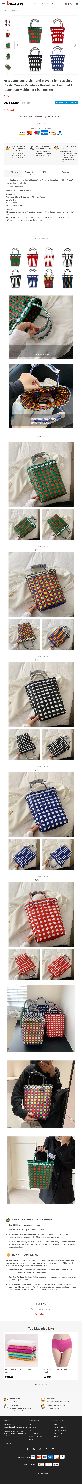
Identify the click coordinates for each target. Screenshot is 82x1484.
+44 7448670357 (9, 1424)
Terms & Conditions (35, 1436)
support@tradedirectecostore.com (15, 1427)
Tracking (56, 1436)
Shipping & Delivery (60, 1430)
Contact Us (32, 1427)
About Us (32, 1424)
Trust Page (32, 1439)
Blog (30, 1430)
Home (5, 11)
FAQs (55, 1424)
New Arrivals (14, 11)
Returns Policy (58, 1433)
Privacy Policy (33, 1433)
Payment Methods (59, 1427)
